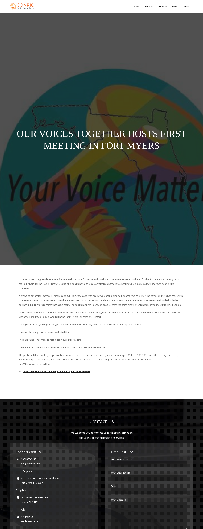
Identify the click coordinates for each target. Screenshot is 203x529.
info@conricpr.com (30, 463)
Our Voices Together (45, 371)
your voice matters (80, 371)
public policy (63, 371)
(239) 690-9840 (28, 459)
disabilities (28, 371)
